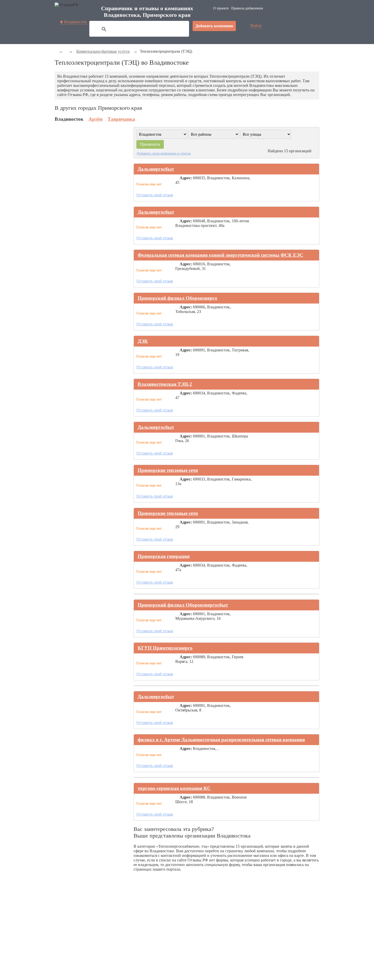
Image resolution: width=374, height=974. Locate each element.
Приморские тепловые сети (168, 470)
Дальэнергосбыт (156, 169)
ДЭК (143, 341)
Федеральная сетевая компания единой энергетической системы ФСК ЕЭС (220, 255)
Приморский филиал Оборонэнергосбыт (183, 605)
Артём (96, 119)
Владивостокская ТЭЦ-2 (165, 384)
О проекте (221, 8)
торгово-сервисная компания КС (174, 788)
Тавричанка (121, 119)
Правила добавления (247, 8)
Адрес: (186, 178)
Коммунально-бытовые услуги (103, 51)
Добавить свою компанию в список (163, 153)
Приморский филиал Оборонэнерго (177, 298)
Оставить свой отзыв (154, 195)
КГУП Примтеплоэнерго (165, 648)
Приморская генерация (164, 556)
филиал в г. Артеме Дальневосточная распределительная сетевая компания (221, 739)
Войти (256, 25)
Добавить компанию (214, 26)
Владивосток (75, 22)
